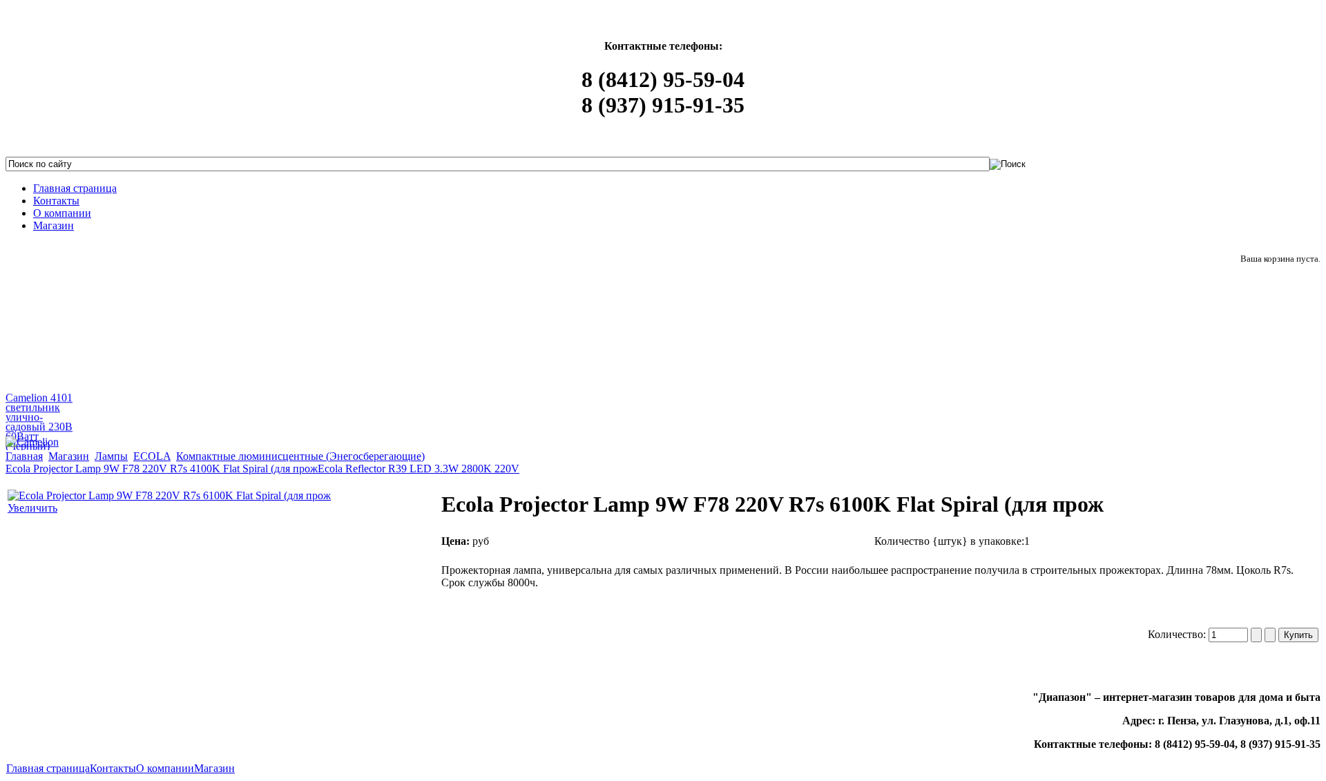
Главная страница (48, 768)
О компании (165, 768)
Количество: (1178, 634)
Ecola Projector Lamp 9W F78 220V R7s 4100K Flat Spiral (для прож (162, 468)
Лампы (111, 456)
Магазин (68, 456)
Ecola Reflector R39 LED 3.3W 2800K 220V (418, 468)
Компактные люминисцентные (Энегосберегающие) (300, 456)
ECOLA (152, 456)
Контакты (113, 768)
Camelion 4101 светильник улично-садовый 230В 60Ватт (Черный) (39, 419)
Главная (24, 456)
